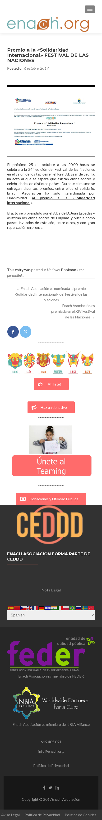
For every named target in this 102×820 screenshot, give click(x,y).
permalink (15, 275)
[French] (35, 607)
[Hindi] (54, 607)
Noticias (53, 269)
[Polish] (66, 607)
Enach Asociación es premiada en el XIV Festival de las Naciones (73, 311)
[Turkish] (91, 607)
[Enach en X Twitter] (25, 332)
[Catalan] (17, 607)
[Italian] (60, 607)
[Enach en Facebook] (13, 332)
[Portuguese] (73, 607)
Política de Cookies (80, 814)
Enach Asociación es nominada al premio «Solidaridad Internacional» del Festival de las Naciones (51, 294)
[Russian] (79, 607)
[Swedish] (85, 607)
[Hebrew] (48, 607)
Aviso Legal (10, 814)
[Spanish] (11, 607)
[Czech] (23, 607)
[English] (29, 607)
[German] (42, 607)
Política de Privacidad (51, 765)
